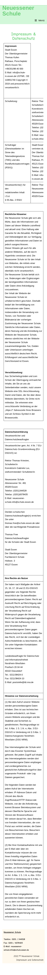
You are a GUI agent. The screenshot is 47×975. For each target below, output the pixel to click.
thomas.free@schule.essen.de (20, 523)
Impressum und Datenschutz (29, 960)
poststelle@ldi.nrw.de (23, 682)
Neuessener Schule (18, 11)
